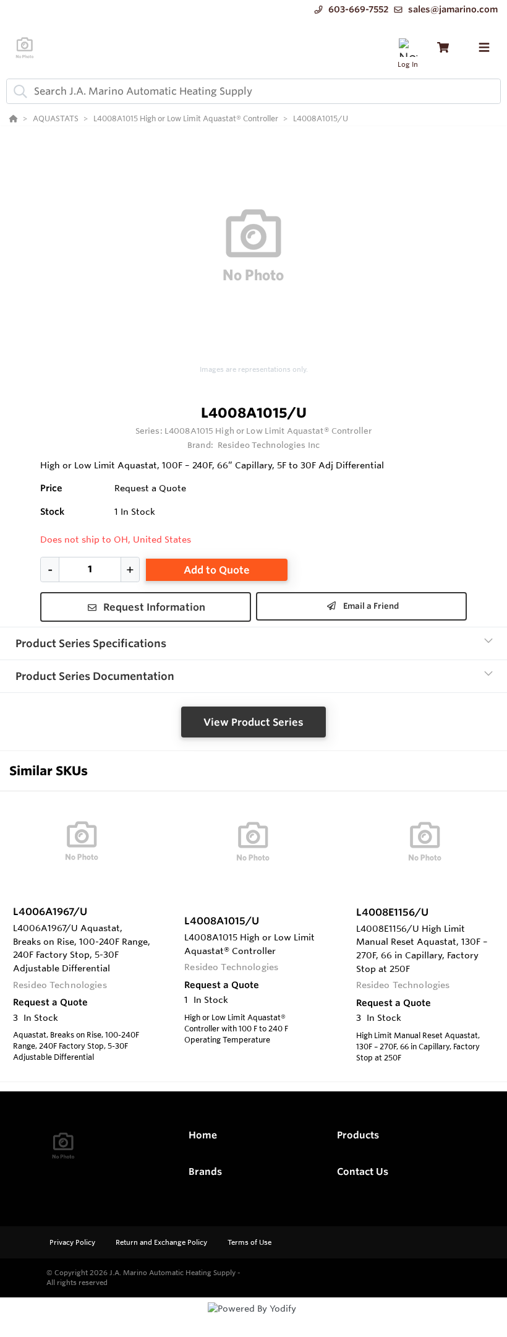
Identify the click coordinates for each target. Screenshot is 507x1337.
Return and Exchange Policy (162, 1242)
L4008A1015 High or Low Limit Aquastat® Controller (268, 431)
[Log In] (408, 47)
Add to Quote (217, 570)
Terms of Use (249, 1242)
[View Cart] (443, 47)
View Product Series (253, 722)
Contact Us (362, 1171)
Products (358, 1135)
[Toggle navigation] (484, 47)
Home (203, 1135)
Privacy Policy (73, 1242)
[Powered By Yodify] (253, 1319)
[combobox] (253, 91)
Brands (205, 1171)
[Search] (18, 91)
